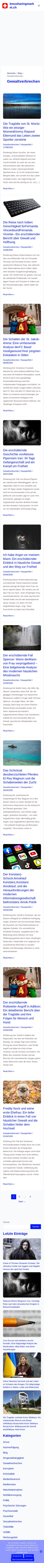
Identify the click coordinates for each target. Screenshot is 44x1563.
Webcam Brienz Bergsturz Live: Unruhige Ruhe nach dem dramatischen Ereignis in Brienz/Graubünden (21, 1304)
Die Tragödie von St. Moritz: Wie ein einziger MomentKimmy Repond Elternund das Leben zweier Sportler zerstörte (21, 131)
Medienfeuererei (11, 1479)
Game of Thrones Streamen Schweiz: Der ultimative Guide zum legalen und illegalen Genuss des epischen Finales (21, 1266)
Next (22, 1201)
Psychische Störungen (14, 1505)
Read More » (8, 188)
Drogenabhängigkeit (13, 1458)
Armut (6, 1442)
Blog (5, 1452)
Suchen (6, 1222)
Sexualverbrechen (12, 1521)
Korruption (8, 1468)
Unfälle (6, 1532)
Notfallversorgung (12, 1495)
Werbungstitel (10, 1537)
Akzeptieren (17, 1556)
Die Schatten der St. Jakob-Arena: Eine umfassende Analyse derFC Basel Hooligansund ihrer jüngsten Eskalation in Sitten (21, 347)
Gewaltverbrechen (11, 144)
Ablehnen (29, 1556)
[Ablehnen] (41, 1551)
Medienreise (9, 1484)
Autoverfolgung (11, 1447)
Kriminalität (9, 1474)
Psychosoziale (10, 1511)
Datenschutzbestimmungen (22, 1559)
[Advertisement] (22, 35)
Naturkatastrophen (12, 1489)
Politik (6, 1500)
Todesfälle (8, 1526)
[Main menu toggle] (39, 5)
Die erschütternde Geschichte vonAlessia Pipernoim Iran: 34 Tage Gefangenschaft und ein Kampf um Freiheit (19, 458)
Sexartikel (8, 1516)
